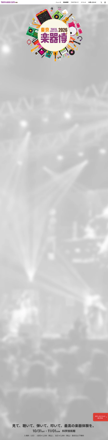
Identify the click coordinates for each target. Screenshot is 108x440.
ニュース (58, 2)
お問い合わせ (92, 2)
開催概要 (65, 2)
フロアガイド (75, 2)
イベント (83, 2)
